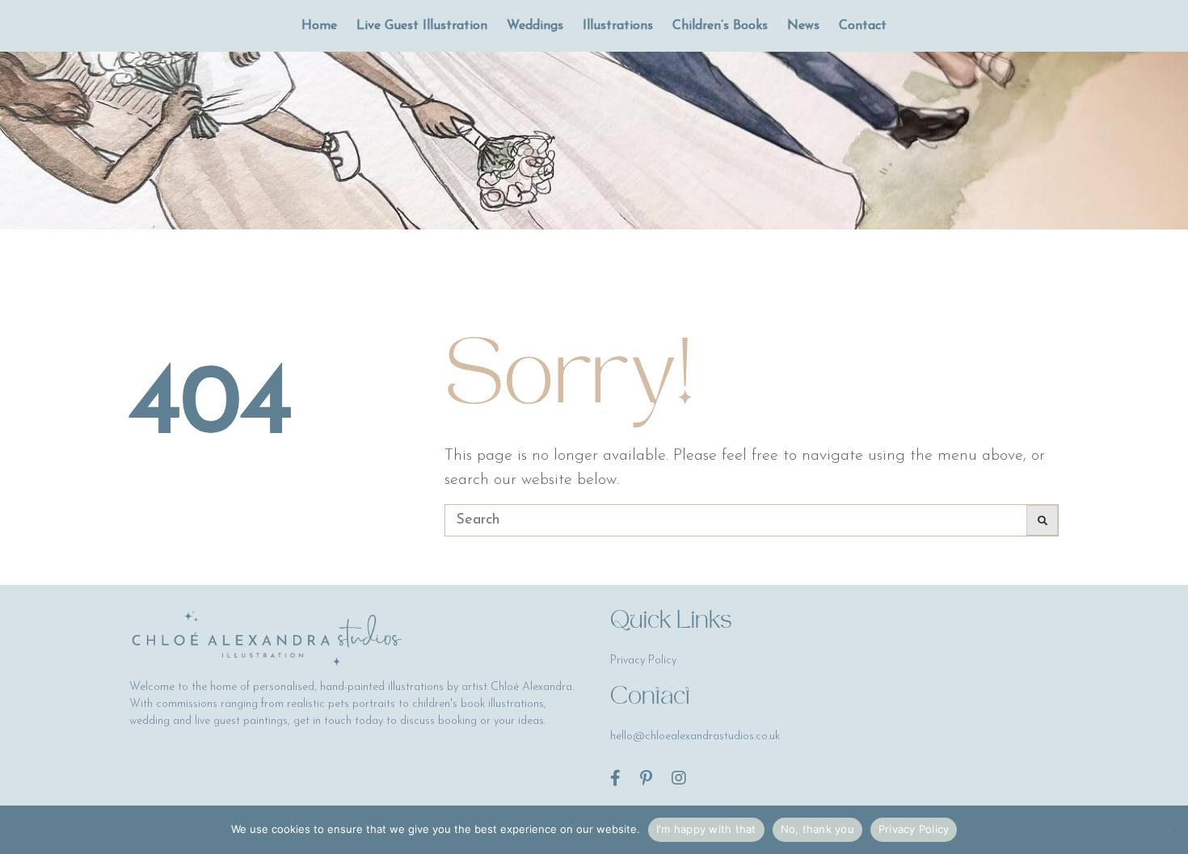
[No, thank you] (1168, 830)
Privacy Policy (914, 828)
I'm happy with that (706, 828)
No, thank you (817, 828)
